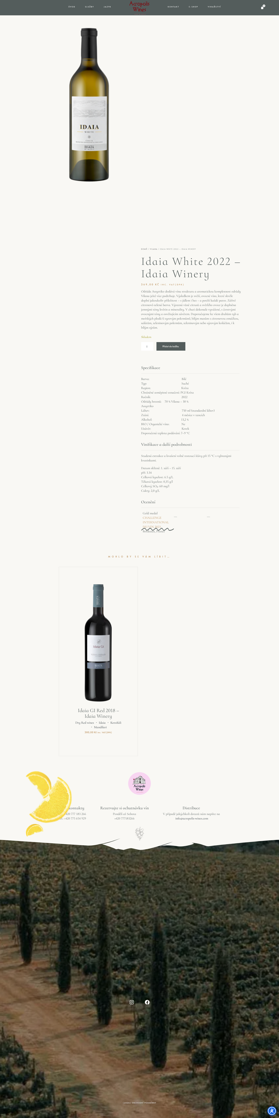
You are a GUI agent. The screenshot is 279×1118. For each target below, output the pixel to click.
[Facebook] (147, 1002)
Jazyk (107, 6)
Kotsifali (115, 723)
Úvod (71, 6)
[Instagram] (131, 1002)
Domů (144, 249)
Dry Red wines (84, 723)
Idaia (102, 723)
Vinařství (214, 6)
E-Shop (193, 6)
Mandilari (100, 727)
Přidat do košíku (170, 346)
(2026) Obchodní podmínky (139, 1103)
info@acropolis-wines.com (191, 818)
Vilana (153, 249)
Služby (89, 6)
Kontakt (173, 6)
